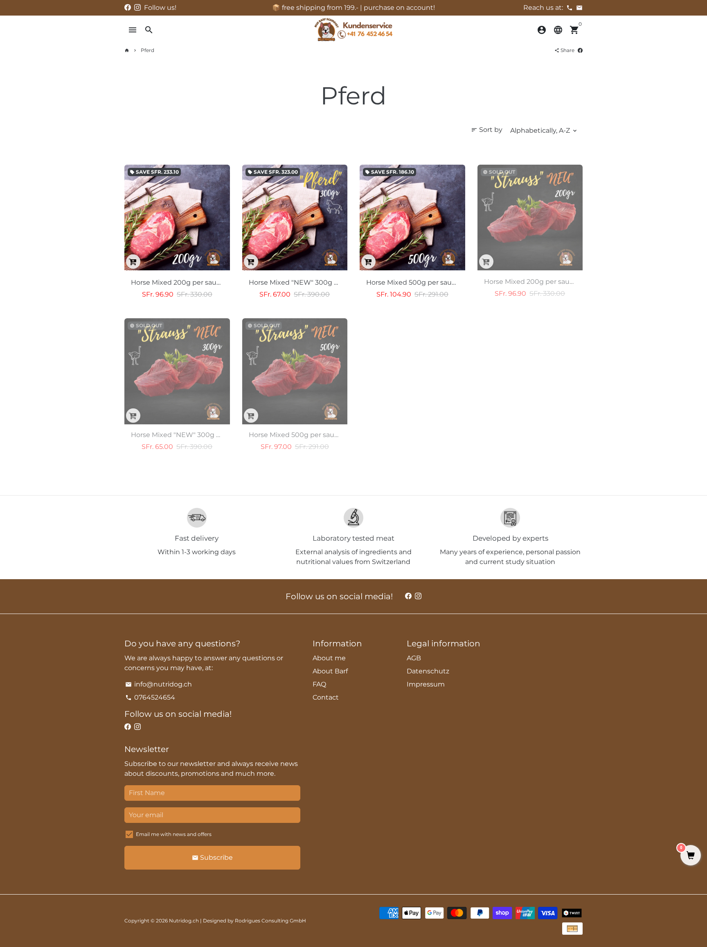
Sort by (486, 130)
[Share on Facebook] (580, 50)
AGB (414, 658)
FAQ (319, 684)
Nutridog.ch (184, 921)
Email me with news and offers (174, 834)
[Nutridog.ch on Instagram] (137, 7)
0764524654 (150, 697)
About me (329, 658)
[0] (690, 856)
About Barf (330, 671)
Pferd (147, 50)
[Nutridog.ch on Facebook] (127, 7)
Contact (326, 697)
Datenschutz (428, 671)
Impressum (426, 684)
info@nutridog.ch (158, 684)
